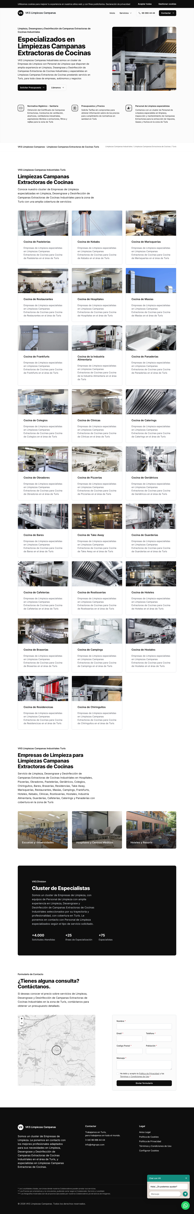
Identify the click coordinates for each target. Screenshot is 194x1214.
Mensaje (121, 1058)
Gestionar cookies (167, 4)
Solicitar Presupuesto (30, 87)
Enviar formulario (144, 1083)
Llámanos (56, 87)
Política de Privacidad (149, 1073)
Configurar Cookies (149, 1150)
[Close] (186, 1178)
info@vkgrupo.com (94, 1144)
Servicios (124, 13)
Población (151, 1045)
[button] (56, 1050)
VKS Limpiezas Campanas (40, 12)
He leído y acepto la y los (142, 1075)
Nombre (121, 1021)
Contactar (166, 13)
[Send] (185, 1193)
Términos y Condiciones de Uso (134, 1076)
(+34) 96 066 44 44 (95, 1140)
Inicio (112, 13)
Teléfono (151, 1033)
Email (120, 1033)
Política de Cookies (149, 1136)
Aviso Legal (145, 1132)
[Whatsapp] (185, 1205)
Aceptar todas (145, 4)
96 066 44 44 (148, 13)
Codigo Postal (124, 1045)
